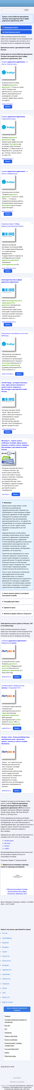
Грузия (4, 952)
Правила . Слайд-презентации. (13, 118)
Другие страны (7, 1002)
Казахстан (5, 956)
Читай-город (8, 841)
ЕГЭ (6, 1029)
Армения (5, 943)
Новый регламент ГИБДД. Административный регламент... (12, 225)
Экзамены (8, 1033)
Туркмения (6, 974)
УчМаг (6, 849)
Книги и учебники (11, 1040)
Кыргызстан (6, 961)
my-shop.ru (6, 494)
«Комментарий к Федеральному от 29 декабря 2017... (12, 687)
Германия (5, 984)
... (32, 60)
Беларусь (5, 947)
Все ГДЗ (7, 1026)
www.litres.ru (6, 677)
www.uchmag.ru (7, 104)
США (4, 993)
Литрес (6, 846)
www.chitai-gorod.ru (9, 268)
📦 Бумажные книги (10, 27)
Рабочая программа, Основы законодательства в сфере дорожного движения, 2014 (17, 891)
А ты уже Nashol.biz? (12, 1049)
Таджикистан (6, 970)
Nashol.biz (5, 1086)
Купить (8, 106)
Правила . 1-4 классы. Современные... (14, 172)
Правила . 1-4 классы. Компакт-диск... (14, 63)
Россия (4, 933)
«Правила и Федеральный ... (14, 642)
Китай (4, 988)
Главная (7, 1016)
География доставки (11, 602)
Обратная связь (10, 1056)
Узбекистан (6, 979)
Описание (7, 503)
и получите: (18, 614)
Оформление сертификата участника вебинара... (14, 334)
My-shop (7, 843)
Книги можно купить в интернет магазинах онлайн (15, 594)
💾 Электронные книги (11, 32)
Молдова (5, 965)
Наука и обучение (11, 1036)
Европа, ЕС (6, 997)
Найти (7, 1053)
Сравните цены (9, 608)
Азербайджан (7, 938)
